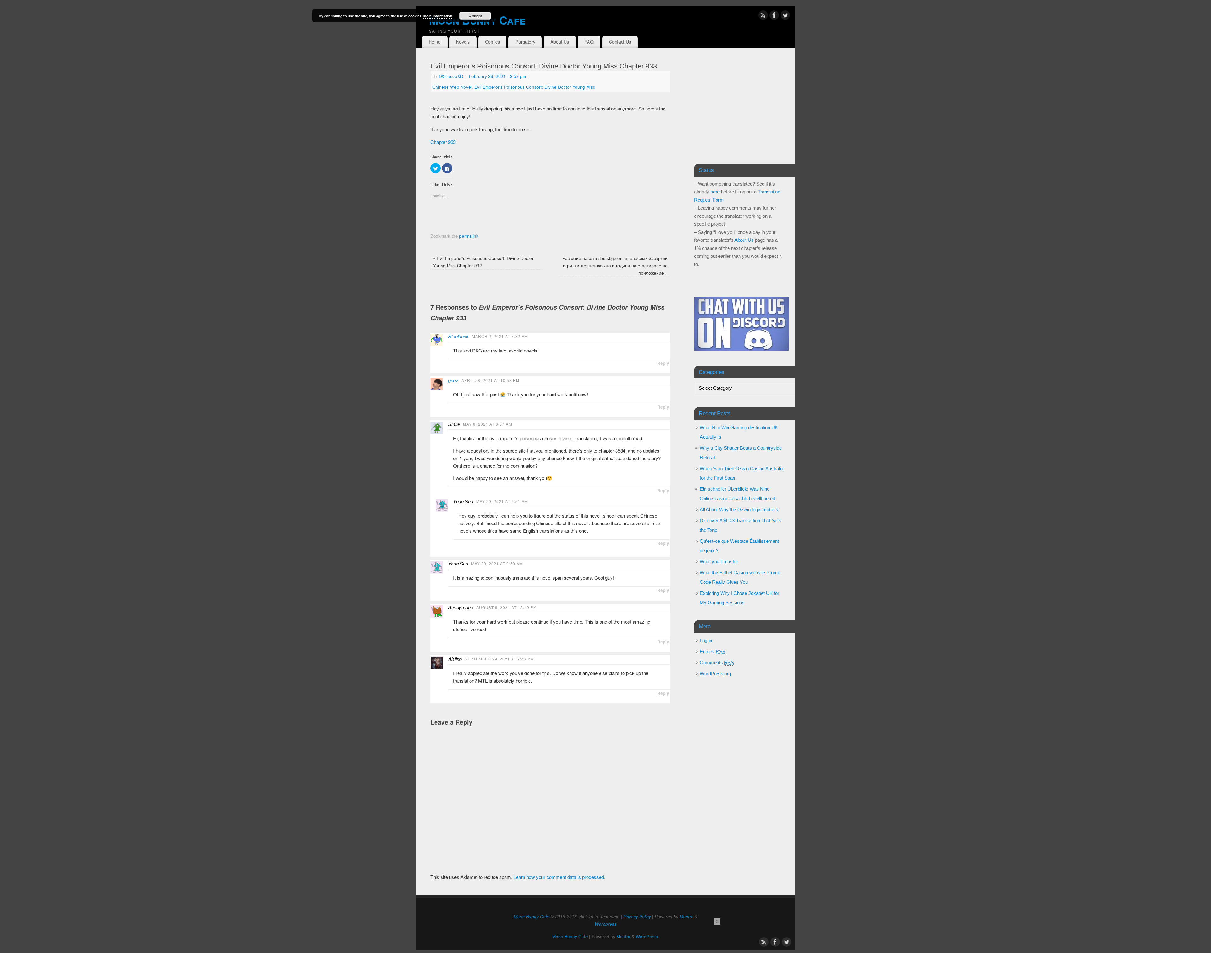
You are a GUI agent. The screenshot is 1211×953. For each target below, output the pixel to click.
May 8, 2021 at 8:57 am (487, 424)
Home (435, 41)
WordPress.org (715, 673)
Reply (663, 363)
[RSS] (763, 16)
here (715, 191)
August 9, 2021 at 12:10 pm (506, 607)
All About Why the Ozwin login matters (739, 509)
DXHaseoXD (451, 76)
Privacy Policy (637, 917)
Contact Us (620, 41)
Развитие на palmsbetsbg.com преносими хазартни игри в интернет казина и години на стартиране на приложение (615, 265)
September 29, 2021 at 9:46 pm (499, 658)
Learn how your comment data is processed (558, 876)
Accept (475, 16)
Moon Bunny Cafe (477, 20)
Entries (712, 651)
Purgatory (525, 41)
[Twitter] (785, 16)
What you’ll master (719, 561)
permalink (468, 236)
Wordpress (606, 924)
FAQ (589, 41)
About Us (559, 41)
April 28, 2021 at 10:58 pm (490, 380)
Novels (463, 41)
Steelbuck (458, 336)
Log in (706, 640)
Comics (492, 41)
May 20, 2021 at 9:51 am (502, 501)
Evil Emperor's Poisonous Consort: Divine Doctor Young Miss (534, 87)
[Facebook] (774, 16)
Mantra (686, 917)
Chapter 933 (443, 142)
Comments (717, 662)
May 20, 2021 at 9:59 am (497, 563)
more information (437, 16)
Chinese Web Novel (452, 87)
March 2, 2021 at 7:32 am (500, 336)
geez (453, 380)
